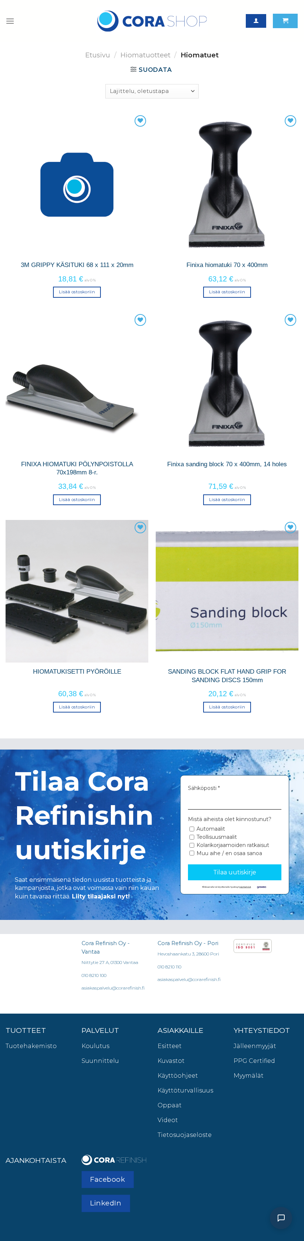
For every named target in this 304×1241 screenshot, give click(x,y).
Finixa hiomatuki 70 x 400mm (227, 264)
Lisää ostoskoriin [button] (77, 291)
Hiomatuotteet (145, 55)
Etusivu (97, 55)
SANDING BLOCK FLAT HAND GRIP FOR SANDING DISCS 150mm (227, 675)
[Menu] (10, 21)
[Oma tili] (256, 21)
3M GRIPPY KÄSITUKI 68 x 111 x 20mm (77, 264)
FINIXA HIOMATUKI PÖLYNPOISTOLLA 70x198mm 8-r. (77, 468)
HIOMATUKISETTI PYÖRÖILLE (77, 671)
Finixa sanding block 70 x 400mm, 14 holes (227, 464)
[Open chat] (281, 1218)
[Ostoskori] (285, 21)
